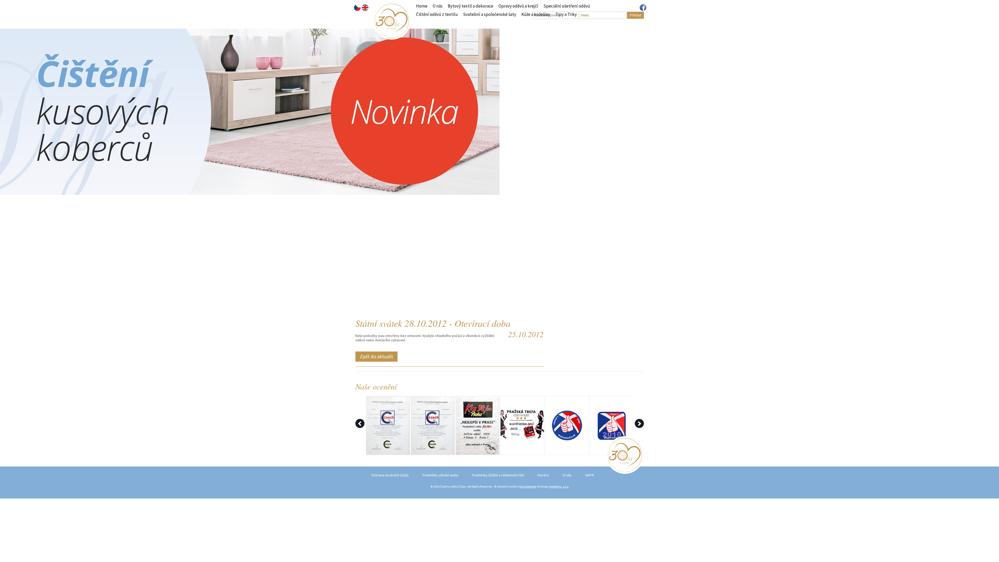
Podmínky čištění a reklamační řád (498, 475)
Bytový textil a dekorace (470, 6)
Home (421, 6)
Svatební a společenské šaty (489, 14)
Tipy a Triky (566, 14)
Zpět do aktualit (376, 356)
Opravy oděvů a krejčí (518, 6)
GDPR (589, 475)
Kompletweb (527, 486)
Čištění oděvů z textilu (437, 14)
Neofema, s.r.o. (559, 486)
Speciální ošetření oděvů (566, 6)
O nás (438, 6)
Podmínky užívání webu (440, 475)
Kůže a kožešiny (535, 14)
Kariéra (543, 475)
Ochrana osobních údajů (390, 475)
